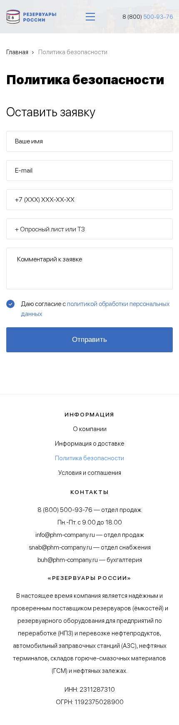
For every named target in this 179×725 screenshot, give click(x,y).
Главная (17, 52)
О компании (90, 429)
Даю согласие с (95, 309)
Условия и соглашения (89, 473)
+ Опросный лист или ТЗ (50, 229)
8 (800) (147, 16)
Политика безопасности (89, 458)
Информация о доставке (89, 443)
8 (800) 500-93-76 (64, 510)
